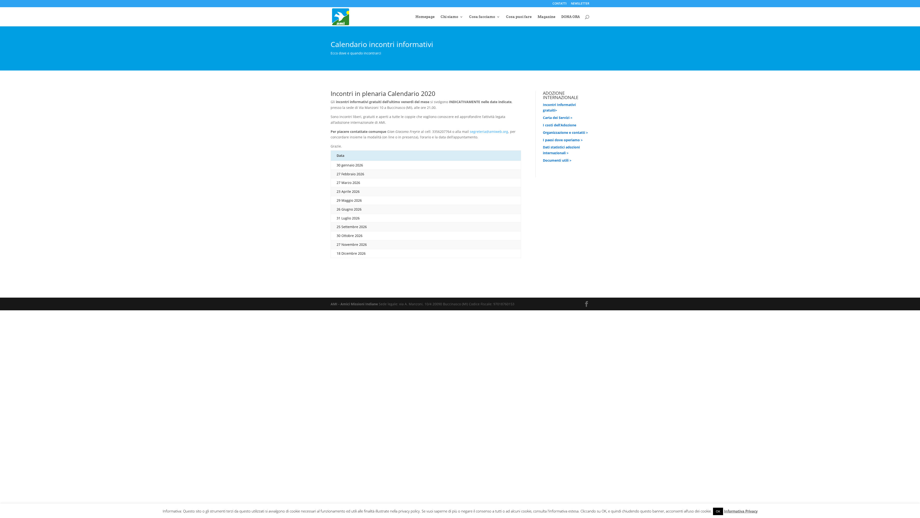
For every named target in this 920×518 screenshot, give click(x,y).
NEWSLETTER (580, 4)
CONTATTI (559, 4)
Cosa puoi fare (519, 17)
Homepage (425, 17)
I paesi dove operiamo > (563, 140)
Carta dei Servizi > (557, 117)
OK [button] (718, 511)
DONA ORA (570, 17)
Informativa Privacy (741, 511)
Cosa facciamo (482, 17)
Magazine (546, 17)
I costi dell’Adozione (559, 125)
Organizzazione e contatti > (565, 132)
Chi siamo (449, 17)
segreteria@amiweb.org (489, 131)
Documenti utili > (557, 160)
